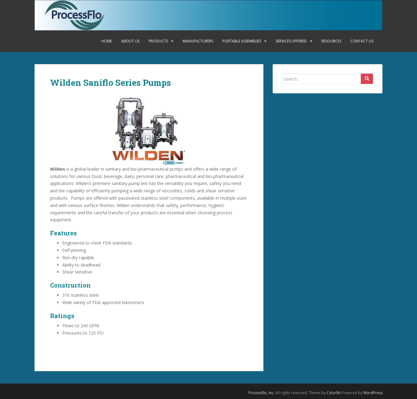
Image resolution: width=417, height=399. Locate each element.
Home (106, 41)
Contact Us (361, 41)
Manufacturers (198, 41)
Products (158, 41)
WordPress (373, 392)
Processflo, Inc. (261, 392)
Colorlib (334, 392)
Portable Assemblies (241, 41)
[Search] (367, 79)
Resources (331, 41)
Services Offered (291, 41)
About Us (130, 41)
